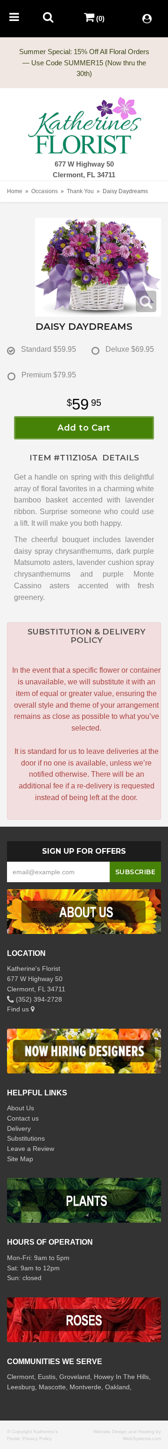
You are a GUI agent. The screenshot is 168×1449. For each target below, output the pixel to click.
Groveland (74, 1376)
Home (14, 191)
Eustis (47, 1376)
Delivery (19, 1128)
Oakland (117, 1387)
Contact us (23, 1118)
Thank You (80, 191)
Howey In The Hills (121, 1376)
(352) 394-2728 (38, 999)
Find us (19, 1009)
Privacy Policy (37, 1438)
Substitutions (26, 1138)
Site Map (20, 1159)
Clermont (20, 1376)
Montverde (85, 1387)
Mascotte (52, 1387)
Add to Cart (84, 428)
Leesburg (21, 1387)
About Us (20, 1108)
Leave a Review (30, 1148)
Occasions (44, 191)
